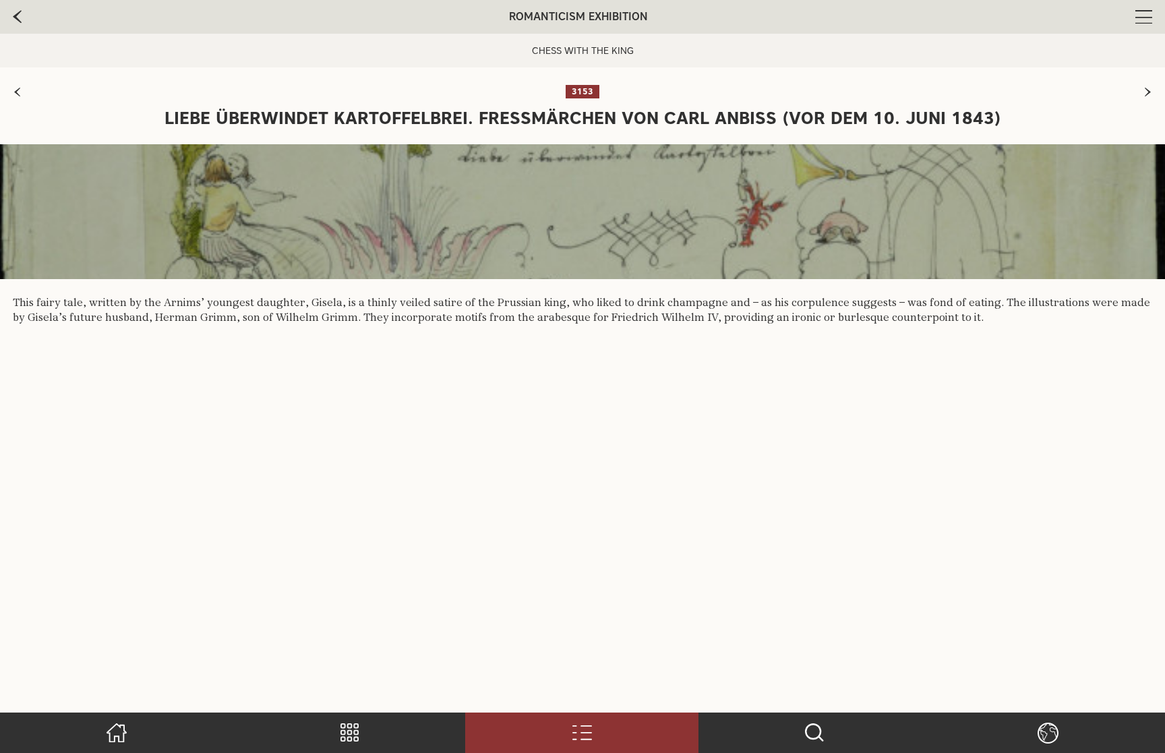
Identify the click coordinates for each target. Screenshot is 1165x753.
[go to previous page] (17, 17)
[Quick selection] (350, 733)
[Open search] (814, 733)
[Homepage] (117, 733)
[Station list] (581, 733)
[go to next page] (1148, 92)
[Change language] (1047, 733)
